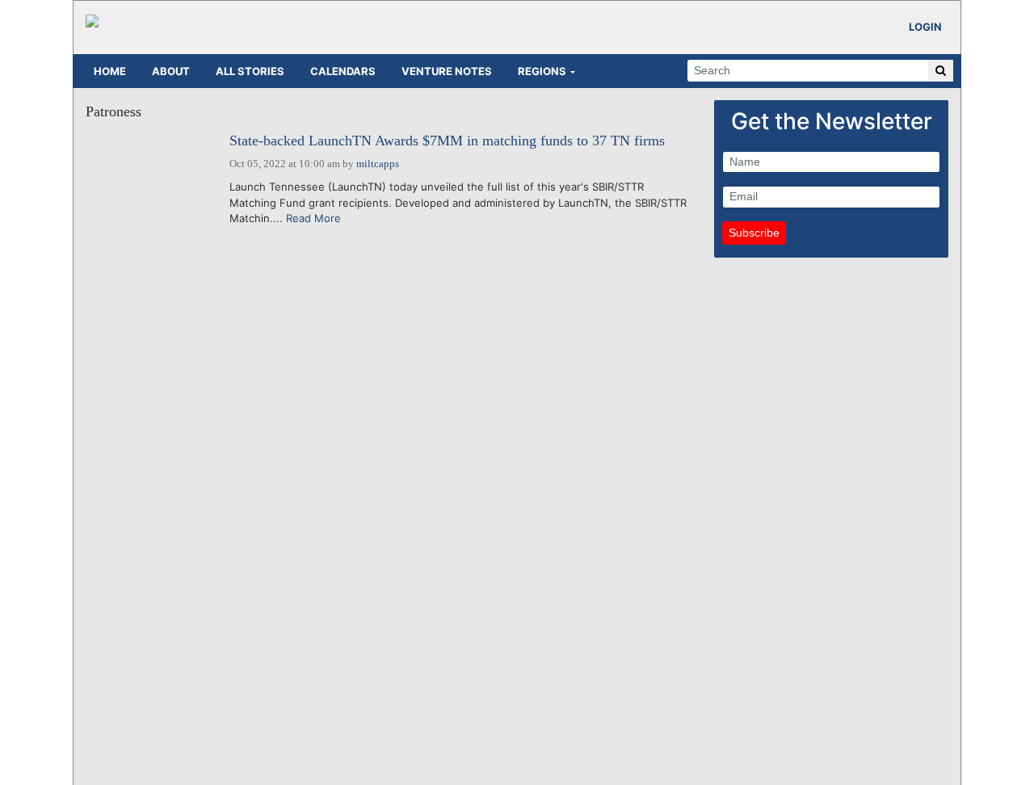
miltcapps (377, 163)
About (171, 71)
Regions (542, 71)
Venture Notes (446, 71)
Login (925, 26)
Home (110, 71)
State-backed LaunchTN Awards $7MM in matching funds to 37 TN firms (447, 141)
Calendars (343, 71)
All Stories (250, 71)
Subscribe (754, 232)
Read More (313, 218)
